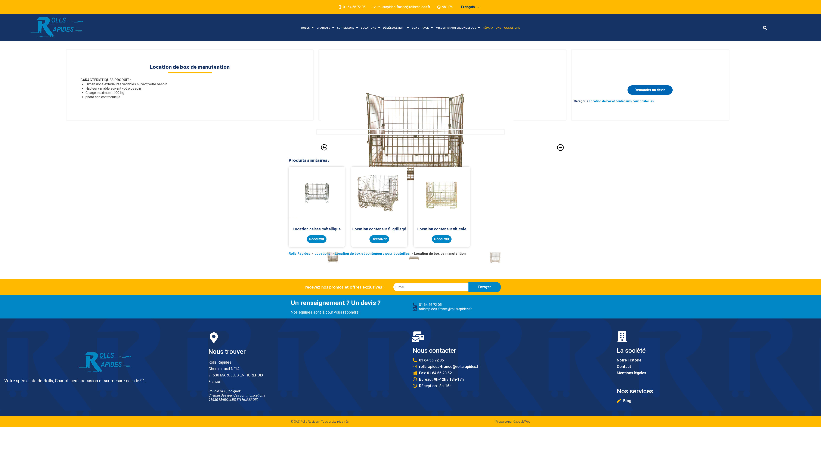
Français (468, 7)
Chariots (323, 27)
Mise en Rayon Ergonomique (456, 27)
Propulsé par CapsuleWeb (512, 421)
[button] (765, 27)
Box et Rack (420, 27)
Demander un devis (650, 90)
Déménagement (394, 27)
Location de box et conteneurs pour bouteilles (621, 101)
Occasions (512, 27)
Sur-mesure (345, 27)
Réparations (492, 27)
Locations (368, 27)
